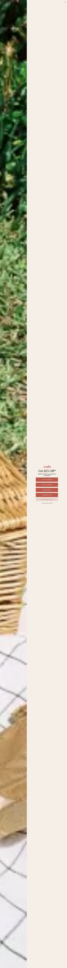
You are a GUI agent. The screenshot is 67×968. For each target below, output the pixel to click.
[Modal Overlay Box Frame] (33, 484)
